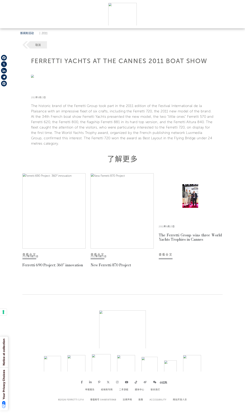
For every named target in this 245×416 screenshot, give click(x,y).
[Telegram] (4, 77)
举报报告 (90, 389)
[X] (4, 64)
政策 (140, 399)
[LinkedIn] (4, 70)
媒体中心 (139, 389)
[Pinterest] (4, 83)
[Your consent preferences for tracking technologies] (3, 312)
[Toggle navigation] (238, 22)
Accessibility (158, 399)
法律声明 (127, 399)
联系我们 (155, 389)
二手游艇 (123, 389)
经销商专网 (107, 389)
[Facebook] (4, 57)
